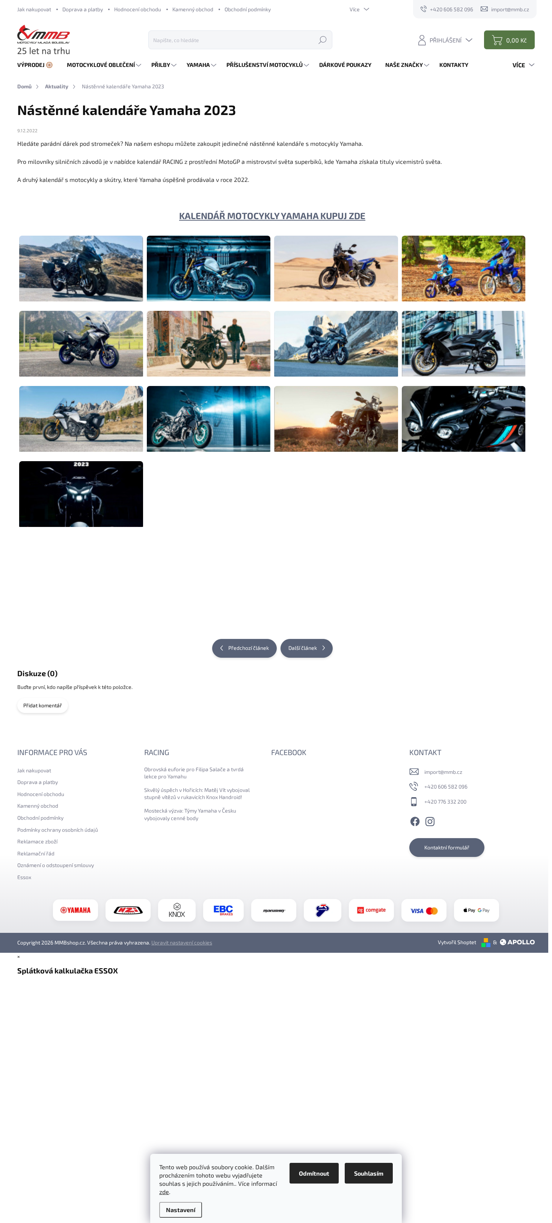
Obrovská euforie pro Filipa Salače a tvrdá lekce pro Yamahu (194, 773)
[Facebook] (415, 820)
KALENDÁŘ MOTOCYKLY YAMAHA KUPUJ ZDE (272, 215)
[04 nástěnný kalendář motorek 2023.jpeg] (464, 264)
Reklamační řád (35, 853)
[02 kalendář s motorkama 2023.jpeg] (209, 264)
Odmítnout (314, 1173)
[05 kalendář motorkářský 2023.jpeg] (81, 339)
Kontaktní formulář (446, 847)
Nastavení (180, 1209)
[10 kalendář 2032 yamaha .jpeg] (209, 414)
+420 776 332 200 (445, 801)
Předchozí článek (248, 648)
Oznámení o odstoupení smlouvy (55, 865)
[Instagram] (430, 820)
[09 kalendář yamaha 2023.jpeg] (81, 414)
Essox (24, 877)
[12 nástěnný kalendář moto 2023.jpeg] (464, 414)
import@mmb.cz (443, 772)
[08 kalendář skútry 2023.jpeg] (464, 339)
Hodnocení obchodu (137, 9)
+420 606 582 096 (446, 786)
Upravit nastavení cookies (181, 942)
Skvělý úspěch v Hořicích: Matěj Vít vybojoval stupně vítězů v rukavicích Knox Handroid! (197, 794)
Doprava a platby (82, 9)
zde (164, 1191)
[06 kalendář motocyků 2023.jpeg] (209, 339)
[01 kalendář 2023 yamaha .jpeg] (81, 264)
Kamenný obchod (192, 9)
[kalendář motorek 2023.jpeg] (81, 489)
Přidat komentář (42, 705)
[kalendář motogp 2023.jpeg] (209, 582)
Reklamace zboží (37, 841)
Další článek (302, 648)
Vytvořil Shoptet (457, 942)
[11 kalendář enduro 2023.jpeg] (336, 414)
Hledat (322, 39)
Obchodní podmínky (248, 9)
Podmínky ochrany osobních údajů (57, 829)
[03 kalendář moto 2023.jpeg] (336, 264)
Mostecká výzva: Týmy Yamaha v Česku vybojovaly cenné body (190, 814)
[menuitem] (38, 65)
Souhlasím (368, 1173)
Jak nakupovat (34, 9)
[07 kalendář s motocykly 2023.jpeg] (336, 339)
